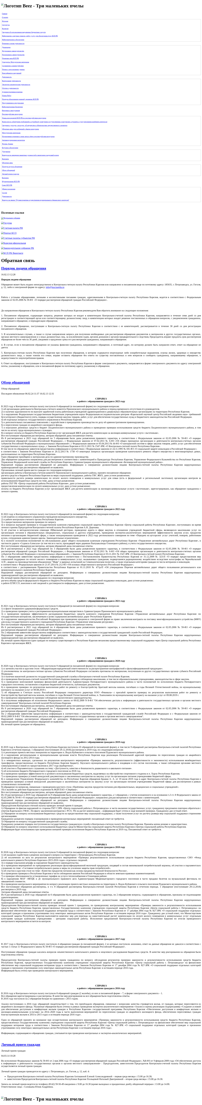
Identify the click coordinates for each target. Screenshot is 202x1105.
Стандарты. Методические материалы (15, 62)
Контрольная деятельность (11, 81)
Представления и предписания (13, 103)
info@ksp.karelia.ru (55, 287)
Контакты (5, 159)
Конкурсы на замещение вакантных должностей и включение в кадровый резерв (30, 155)
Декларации (6, 47)
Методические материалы (11, 133)
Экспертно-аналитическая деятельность (16, 84)
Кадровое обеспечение (10, 148)
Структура (6, 25)
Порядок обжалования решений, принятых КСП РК (20, 99)
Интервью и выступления (11, 110)
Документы (6, 151)
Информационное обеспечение (13, 39)
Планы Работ (6, 95)
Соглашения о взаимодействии (13, 66)
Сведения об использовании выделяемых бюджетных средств (24, 32)
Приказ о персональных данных (13, 69)
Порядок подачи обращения (12, 166)
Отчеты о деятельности (10, 88)
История (5, 21)
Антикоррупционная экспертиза (13, 140)
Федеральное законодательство (13, 51)
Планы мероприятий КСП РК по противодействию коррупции (24, 118)
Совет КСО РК (7, 185)
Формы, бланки (7, 144)
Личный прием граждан (10, 174)
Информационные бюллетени (12, 107)
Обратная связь (7, 163)
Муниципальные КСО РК (11, 181)
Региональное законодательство (13, 55)
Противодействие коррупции (12, 114)
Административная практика (12, 92)
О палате (5, 17)
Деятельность (7, 77)
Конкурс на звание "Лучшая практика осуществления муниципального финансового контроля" (35, 200)
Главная (4, 13)
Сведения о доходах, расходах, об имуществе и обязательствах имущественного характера (34, 125)
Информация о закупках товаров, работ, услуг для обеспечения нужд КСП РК (30, 36)
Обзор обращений (8, 170)
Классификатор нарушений (11, 73)
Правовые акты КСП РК (10, 58)
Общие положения (8, 189)
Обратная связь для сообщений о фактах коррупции (20, 129)
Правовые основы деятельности (13, 43)
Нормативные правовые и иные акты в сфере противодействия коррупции (28, 136)
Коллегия (5, 28)
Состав (4, 193)
